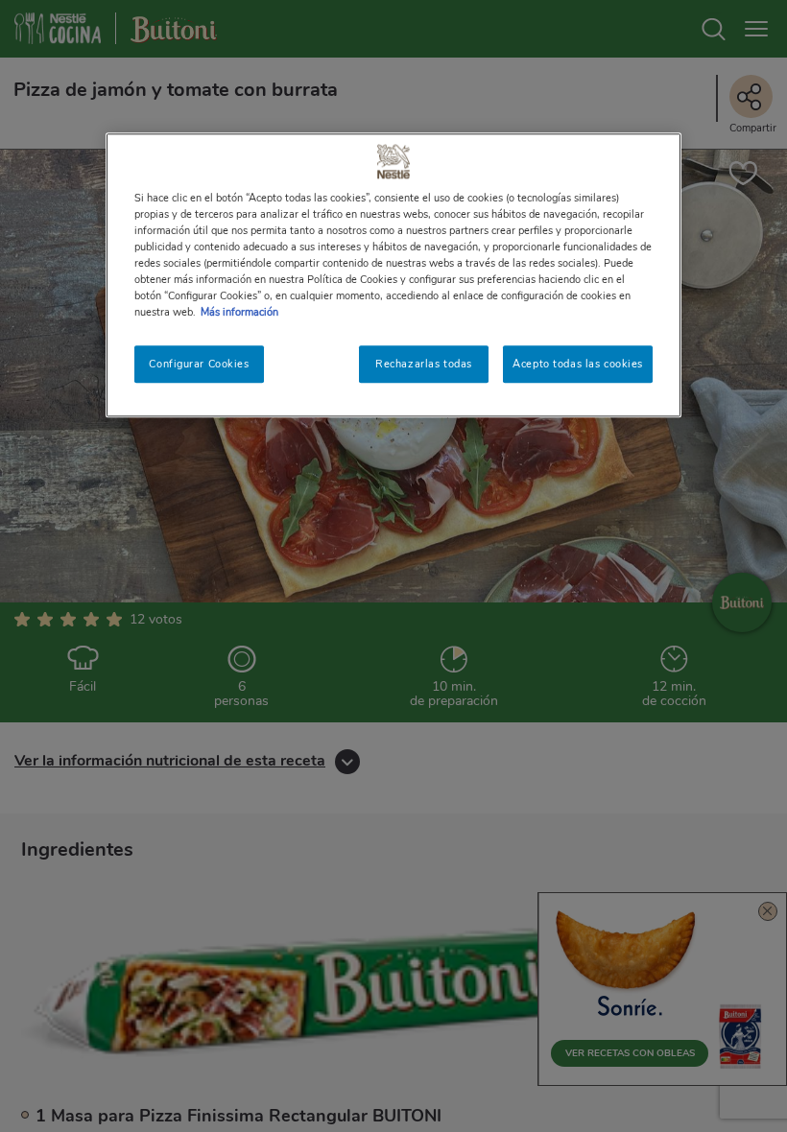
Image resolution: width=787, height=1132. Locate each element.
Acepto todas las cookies (578, 363)
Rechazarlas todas (423, 363)
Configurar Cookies (199, 363)
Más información (239, 312)
